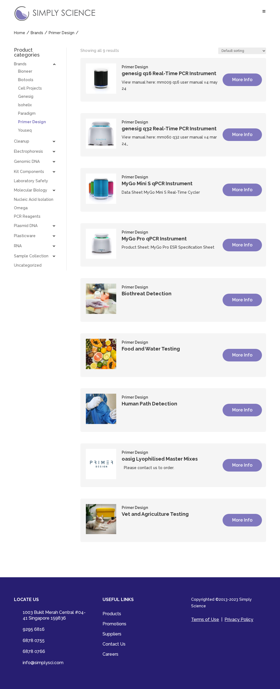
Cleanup (21, 141)
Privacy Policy (238, 619)
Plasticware (25, 236)
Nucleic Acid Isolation (33, 199)
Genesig (25, 96)
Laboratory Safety (31, 181)
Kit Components (29, 171)
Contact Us (114, 644)
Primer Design (32, 122)
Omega (21, 208)
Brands (20, 64)
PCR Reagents (27, 216)
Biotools (25, 80)
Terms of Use (205, 619)
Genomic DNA (27, 161)
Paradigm (27, 113)
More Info (242, 79)
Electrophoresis (28, 151)
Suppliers (112, 634)
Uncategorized (28, 265)
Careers (110, 654)
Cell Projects (30, 88)
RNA (18, 246)
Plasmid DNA (25, 225)
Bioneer (25, 71)
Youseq (25, 130)
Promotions (114, 624)
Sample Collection (31, 256)
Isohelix (25, 105)
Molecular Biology (30, 190)
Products (112, 614)
